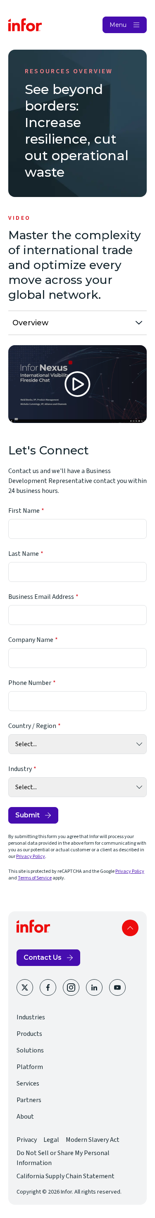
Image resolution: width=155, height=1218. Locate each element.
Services (28, 1083)
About (25, 1116)
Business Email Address (41, 596)
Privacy (27, 1139)
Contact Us (43, 957)
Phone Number (29, 682)
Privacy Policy (30, 856)
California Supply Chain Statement (65, 1176)
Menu (118, 25)
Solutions (30, 1050)
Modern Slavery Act (92, 1139)
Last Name (23, 553)
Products (29, 1033)
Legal (51, 1139)
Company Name (30, 639)
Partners (29, 1100)
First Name (24, 510)
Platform (30, 1066)
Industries (31, 1017)
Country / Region (32, 725)
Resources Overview (69, 71)
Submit (27, 815)
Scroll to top (130, 928)
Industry (20, 769)
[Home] (25, 24)
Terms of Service (35, 878)
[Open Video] (77, 384)
